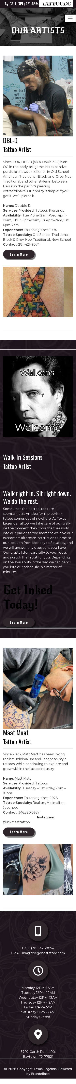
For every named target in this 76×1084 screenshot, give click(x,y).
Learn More (19, 254)
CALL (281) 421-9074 (38, 948)
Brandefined (40, 1074)
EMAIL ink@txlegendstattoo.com (38, 953)
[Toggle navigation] (70, 18)
